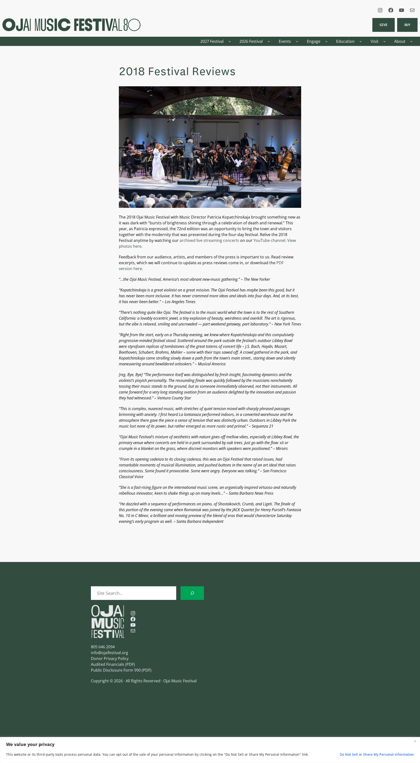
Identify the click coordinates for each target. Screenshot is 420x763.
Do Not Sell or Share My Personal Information (377, 754)
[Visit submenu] (384, 41)
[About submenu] (411, 41)
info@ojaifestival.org (109, 652)
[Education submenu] (360, 41)
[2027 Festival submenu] (229, 41)
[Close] (415, 741)
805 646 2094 (103, 646)
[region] (210, 750)
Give (383, 25)
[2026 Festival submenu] (269, 41)
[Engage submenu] (326, 41)
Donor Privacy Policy (110, 658)
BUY (407, 25)
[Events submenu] (297, 41)
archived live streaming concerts (209, 240)
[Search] (192, 593)
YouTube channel (269, 240)
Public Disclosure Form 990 (116, 670)
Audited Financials (107, 664)
